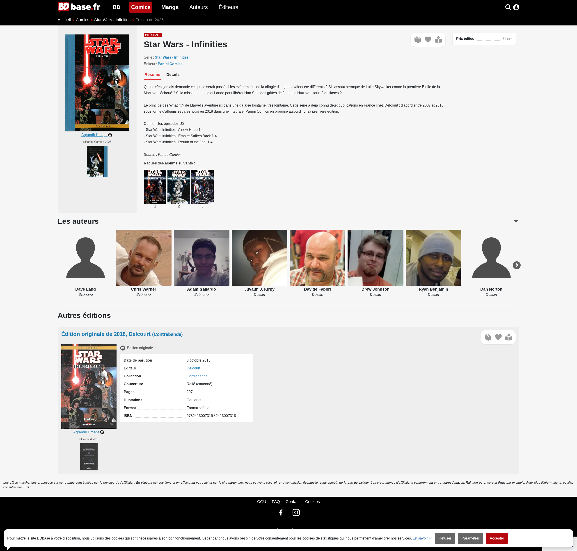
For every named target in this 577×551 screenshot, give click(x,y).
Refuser (445, 538)
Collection (132, 376)
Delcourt (193, 368)
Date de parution (138, 360)
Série (148, 57)
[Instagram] (296, 512)
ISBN (128, 416)
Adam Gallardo (201, 289)
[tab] (152, 75)
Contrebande (197, 376)
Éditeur (149, 64)
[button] (500, 7)
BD (116, 7)
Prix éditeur (466, 39)
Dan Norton (491, 289)
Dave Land (85, 289)
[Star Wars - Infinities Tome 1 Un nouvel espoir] (155, 186)
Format (130, 408)
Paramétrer (470, 538)
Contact (293, 501)
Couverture (133, 384)
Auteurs (198, 7)
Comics (141, 7)
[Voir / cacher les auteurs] (516, 221)
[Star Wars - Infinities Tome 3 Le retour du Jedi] (202, 186)
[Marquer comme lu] (438, 39)
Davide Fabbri (317, 289)
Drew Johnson (375, 289)
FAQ (276, 501)
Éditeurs (228, 7)
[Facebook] (280, 512)
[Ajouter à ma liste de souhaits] (428, 39)
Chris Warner (143, 289)
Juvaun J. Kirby (259, 289)
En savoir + (422, 538)
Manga (170, 7)
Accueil (64, 20)
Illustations (133, 400)
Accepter (497, 538)
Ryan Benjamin (433, 289)
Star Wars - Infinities (112, 20)
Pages (129, 392)
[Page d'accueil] (79, 7)
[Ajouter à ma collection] (417, 39)
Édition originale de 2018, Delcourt (122, 334)
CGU (261, 501)
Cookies (312, 501)
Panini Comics (170, 64)
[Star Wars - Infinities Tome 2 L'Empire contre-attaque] (178, 186)
